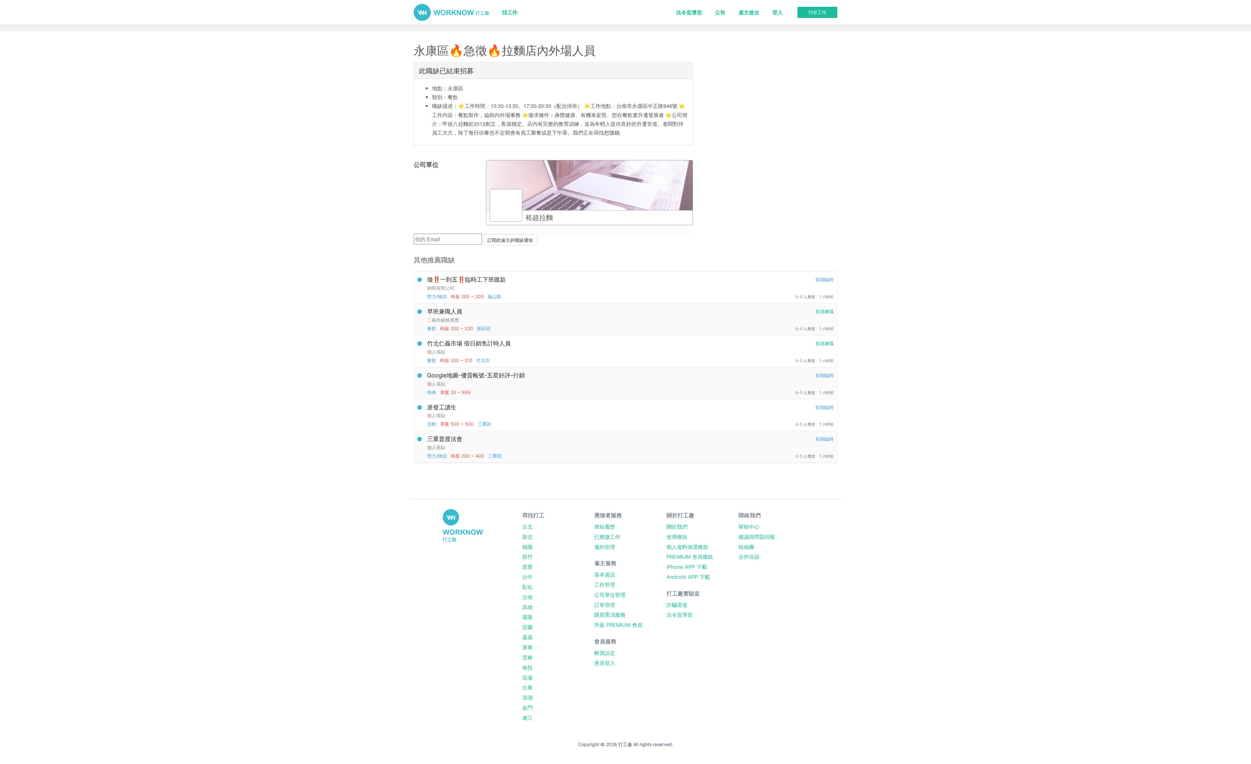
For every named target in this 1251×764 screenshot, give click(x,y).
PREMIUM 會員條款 (690, 556)
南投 (527, 667)
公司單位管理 (610, 595)
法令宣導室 (689, 12)
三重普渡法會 (444, 438)
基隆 (527, 617)
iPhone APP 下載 (687, 567)
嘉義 (527, 637)
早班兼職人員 (444, 311)
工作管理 (604, 584)
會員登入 (604, 663)
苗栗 (527, 567)
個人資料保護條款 (687, 547)
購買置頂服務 (610, 614)
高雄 (527, 607)
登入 (777, 12)
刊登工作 (817, 12)
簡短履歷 (604, 526)
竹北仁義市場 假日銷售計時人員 (469, 343)
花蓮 (527, 677)
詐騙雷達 (677, 605)
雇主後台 (749, 12)
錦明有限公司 (440, 288)
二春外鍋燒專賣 (443, 320)
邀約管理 (604, 547)
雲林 (527, 657)
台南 (527, 597)
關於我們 (677, 526)
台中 (527, 577)
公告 (720, 12)
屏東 (527, 647)
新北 (527, 537)
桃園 (527, 547)
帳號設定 (604, 653)
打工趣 (451, 12)
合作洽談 (749, 556)
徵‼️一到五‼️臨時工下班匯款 (466, 279)
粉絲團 (746, 547)
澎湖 (527, 697)
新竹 (527, 556)
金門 (527, 707)
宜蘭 (527, 627)
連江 (527, 717)
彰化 (527, 587)
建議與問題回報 (757, 537)
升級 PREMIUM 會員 (618, 625)
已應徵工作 (607, 537)
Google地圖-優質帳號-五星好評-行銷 (476, 375)
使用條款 (677, 537)
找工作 (510, 12)
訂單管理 (604, 605)
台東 (527, 687)
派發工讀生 (441, 407)
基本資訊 (604, 574)
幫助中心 (749, 526)
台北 (527, 526)
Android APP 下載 (688, 577)
